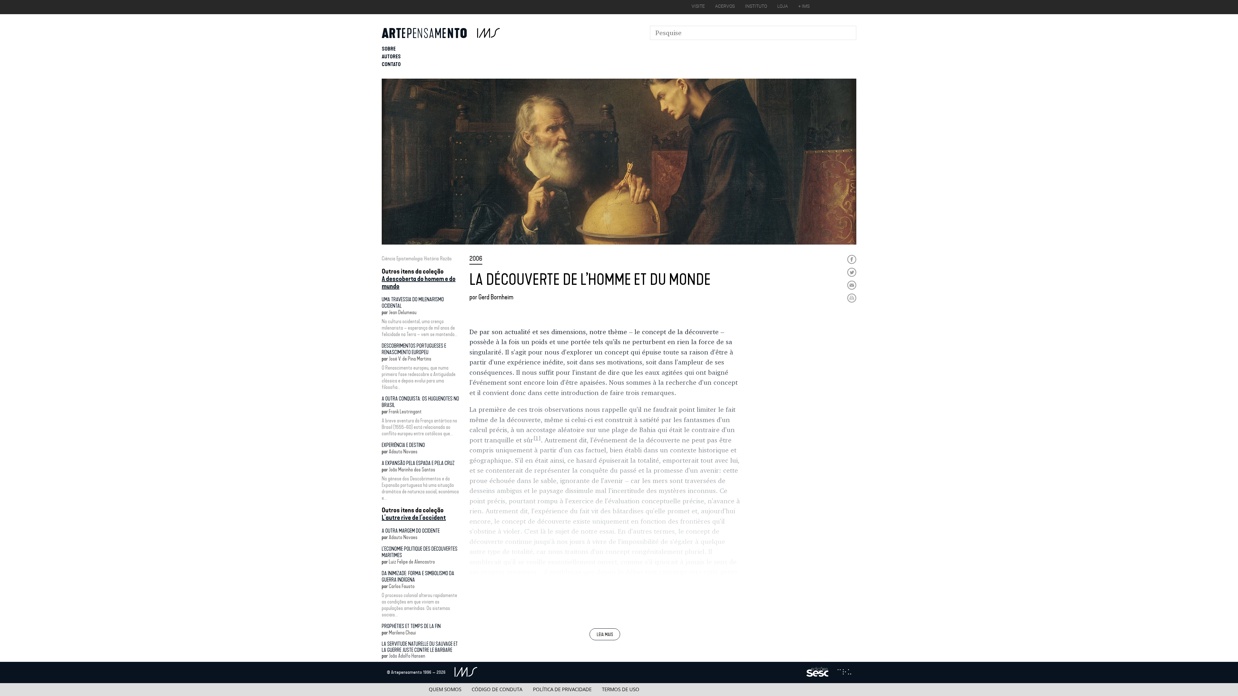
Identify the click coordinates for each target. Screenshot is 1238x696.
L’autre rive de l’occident (414, 517)
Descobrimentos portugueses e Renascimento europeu (414, 349)
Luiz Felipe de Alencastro (412, 562)
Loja (782, 6)
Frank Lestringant (405, 412)
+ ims (804, 6)
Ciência (388, 259)
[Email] (851, 285)
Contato (391, 64)
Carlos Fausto (402, 586)
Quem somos (445, 689)
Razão (446, 259)
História (431, 259)
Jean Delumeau (403, 312)
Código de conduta (497, 689)
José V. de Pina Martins (410, 359)
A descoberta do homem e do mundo (419, 282)
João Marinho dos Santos (412, 470)
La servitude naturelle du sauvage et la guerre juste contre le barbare (420, 647)
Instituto (756, 6)
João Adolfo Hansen (407, 656)
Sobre (389, 49)
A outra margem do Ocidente (411, 531)
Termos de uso (620, 689)
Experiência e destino (403, 445)
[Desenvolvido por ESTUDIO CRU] (844, 672)
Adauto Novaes (403, 452)
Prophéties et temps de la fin (411, 626)
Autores (391, 56)
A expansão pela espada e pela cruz (418, 463)
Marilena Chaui (402, 633)
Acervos (725, 6)
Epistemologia (410, 259)
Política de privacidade (562, 689)
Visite (698, 6)
